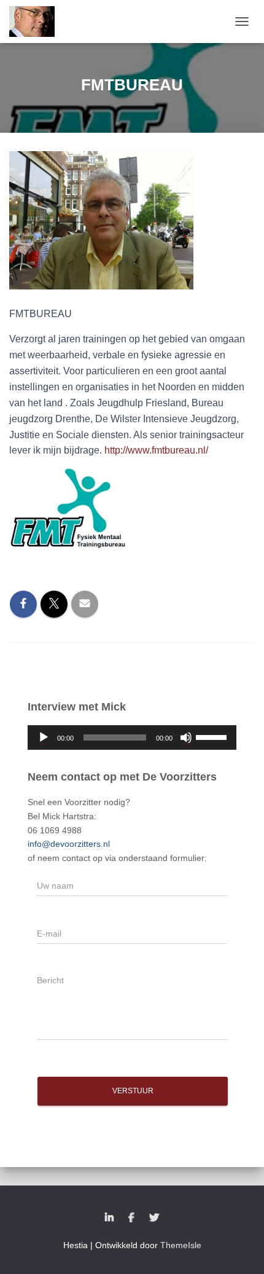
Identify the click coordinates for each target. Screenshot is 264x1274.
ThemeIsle (180, 1245)
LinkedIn (109, 1218)
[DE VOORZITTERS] (36, 21)
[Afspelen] (43, 737)
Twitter (154, 1218)
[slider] (213, 736)
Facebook (131, 1218)
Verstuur (132, 1091)
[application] (132, 737)
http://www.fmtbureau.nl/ (157, 450)
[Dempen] (186, 737)
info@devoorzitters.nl (69, 844)
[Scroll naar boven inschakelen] (239, 1249)
